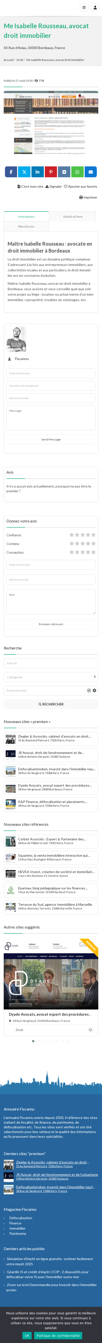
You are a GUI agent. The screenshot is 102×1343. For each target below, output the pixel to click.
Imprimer (90, 197)
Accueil (8, 59)
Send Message (51, 439)
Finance (15, 1223)
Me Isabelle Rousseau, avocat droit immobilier (55, 59)
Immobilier (17, 1228)
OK (27, 1336)
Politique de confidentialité (58, 1336)
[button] (33, 1041)
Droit (20, 59)
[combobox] (51, 677)
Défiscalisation (20, 1218)
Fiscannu (21, 359)
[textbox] (51, 677)
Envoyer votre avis (51, 624)
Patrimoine (17, 1233)
